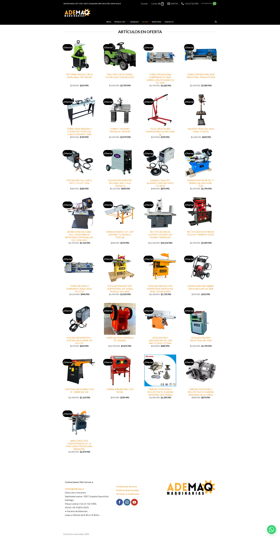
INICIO (108, 22)
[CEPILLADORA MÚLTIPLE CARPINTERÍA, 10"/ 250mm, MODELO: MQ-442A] (120, 267)
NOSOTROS (156, 22)
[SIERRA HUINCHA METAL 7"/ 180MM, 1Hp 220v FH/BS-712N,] (201, 161)
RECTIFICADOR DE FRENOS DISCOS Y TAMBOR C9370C (200, 233)
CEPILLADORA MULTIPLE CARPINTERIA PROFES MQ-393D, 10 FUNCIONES (160, 289)
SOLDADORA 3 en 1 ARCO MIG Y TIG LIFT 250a (79, 181)
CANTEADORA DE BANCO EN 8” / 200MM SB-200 (79, 390)
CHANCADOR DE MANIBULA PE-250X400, (120, 339)
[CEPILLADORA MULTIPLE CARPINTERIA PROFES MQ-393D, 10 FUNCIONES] (160, 267)
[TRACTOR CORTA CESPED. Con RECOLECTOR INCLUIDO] (120, 55)
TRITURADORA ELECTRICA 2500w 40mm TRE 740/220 (79, 75)
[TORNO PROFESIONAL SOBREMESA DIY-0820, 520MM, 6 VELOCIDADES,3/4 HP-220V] (160, 55)
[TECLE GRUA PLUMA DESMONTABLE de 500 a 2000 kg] (160, 110)
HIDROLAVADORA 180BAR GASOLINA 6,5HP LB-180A (201, 287)
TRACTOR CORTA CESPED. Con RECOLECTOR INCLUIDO (119, 75)
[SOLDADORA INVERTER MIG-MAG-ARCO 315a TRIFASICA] (120, 161)
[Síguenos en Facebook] (119, 502)
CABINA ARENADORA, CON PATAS (119, 390)
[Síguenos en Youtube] (134, 502)
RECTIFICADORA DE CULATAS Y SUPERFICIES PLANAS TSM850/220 (160, 234)
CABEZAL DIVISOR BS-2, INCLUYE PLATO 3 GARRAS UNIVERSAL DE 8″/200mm (160, 392)
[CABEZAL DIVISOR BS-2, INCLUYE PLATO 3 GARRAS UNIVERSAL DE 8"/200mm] (160, 370)
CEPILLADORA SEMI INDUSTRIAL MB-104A (201, 339)
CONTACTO (169, 22)
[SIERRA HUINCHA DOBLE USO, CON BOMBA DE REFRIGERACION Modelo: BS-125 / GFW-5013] (79, 213)
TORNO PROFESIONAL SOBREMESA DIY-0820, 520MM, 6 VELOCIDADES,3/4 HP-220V (160, 78)
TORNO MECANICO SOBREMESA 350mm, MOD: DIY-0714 (79, 289)
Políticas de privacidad (127, 490)
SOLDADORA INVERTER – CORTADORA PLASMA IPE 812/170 (79, 340)
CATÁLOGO (134, 22)
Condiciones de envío (126, 486)
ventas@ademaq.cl (74, 488)
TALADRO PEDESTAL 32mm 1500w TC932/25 (200, 130)
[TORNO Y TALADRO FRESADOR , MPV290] (120, 110)
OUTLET (145, 22)
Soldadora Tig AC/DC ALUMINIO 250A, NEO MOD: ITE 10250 (160, 183)
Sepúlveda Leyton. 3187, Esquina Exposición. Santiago (92, 3)
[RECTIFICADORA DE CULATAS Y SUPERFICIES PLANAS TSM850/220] (160, 213)
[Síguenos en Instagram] (127, 502)
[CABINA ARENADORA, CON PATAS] (120, 370)
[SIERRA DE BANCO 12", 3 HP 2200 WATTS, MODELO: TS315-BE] (120, 213)
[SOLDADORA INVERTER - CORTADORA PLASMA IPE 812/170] (79, 319)
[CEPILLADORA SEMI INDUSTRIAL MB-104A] (201, 319)
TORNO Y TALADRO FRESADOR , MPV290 (120, 130)
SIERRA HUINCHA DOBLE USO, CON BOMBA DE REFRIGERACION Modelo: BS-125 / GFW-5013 (79, 236)
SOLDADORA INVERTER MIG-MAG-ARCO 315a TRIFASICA (120, 183)
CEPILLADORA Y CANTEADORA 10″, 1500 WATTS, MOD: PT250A (160, 340)
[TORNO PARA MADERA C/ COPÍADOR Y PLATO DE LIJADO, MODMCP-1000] (79, 110)
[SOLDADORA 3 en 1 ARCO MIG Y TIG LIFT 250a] (79, 161)
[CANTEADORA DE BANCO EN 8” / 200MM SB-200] (79, 370)
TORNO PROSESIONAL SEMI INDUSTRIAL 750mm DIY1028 (201, 75)
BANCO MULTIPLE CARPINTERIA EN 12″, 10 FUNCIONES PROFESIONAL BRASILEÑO (79, 445)
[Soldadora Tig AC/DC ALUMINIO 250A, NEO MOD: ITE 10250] (160, 161)
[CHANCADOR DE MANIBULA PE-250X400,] (120, 319)
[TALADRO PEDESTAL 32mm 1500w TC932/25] (201, 110)
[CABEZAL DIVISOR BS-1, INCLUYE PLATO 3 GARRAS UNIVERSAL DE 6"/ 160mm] (201, 370)
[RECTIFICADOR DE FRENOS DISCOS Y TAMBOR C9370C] (201, 213)
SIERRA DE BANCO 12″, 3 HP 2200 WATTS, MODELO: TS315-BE (119, 234)
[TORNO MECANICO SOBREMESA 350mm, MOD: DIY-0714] (79, 267)
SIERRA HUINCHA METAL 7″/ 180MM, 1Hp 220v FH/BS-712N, (200, 183)
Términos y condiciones (127, 493)
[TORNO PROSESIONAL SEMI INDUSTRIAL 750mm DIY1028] (201, 55)
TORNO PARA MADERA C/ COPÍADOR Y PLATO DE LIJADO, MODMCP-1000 (79, 131)
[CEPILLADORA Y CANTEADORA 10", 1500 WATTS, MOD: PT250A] (160, 319)
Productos (119, 22)
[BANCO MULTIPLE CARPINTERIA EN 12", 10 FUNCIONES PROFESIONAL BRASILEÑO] (79, 422)
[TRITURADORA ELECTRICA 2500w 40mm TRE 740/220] (79, 55)
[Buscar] (216, 21)
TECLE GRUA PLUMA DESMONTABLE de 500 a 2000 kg (160, 131)
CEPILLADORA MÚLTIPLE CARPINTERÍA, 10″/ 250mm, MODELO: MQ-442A (120, 289)
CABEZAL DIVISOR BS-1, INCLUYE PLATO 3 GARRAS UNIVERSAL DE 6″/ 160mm (201, 392)
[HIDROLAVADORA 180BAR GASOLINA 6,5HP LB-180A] (201, 267)
